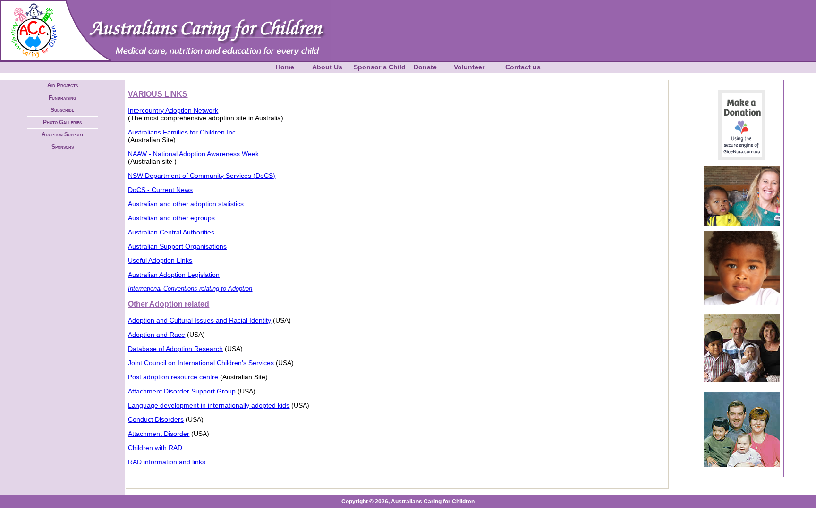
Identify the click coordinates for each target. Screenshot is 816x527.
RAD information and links (166, 462)
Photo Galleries (62, 122)
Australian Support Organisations (177, 246)
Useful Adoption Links (160, 260)
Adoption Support (63, 134)
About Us (327, 67)
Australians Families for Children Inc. (183, 132)
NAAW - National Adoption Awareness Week (193, 154)
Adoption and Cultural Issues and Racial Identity (199, 320)
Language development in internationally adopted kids (208, 405)
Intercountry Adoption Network (173, 110)
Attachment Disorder (158, 433)
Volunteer (469, 67)
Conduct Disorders (156, 419)
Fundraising (62, 97)
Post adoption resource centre (173, 377)
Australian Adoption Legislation (174, 274)
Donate (425, 67)
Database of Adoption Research (175, 348)
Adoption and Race (156, 334)
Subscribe (62, 110)
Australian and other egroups (171, 218)
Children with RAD (155, 448)
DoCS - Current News (160, 189)
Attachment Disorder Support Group (182, 391)
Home (285, 67)
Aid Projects (62, 85)
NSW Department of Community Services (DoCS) (201, 175)
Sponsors (62, 146)
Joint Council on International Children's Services (201, 363)
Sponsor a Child (380, 67)
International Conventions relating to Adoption (190, 288)
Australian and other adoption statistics (186, 204)
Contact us (523, 67)
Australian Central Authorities (171, 232)
